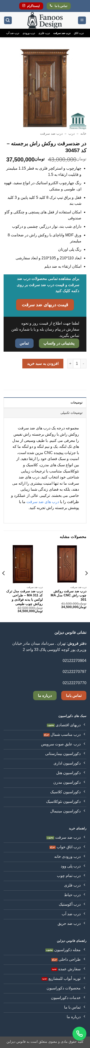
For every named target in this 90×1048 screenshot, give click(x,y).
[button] (82, 20)
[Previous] (86, 583)
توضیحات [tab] (77, 402)
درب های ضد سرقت (42, 502)
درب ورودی (29, 33)
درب (71, 133)
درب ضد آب (12, 33)
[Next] (4, 583)
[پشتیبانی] (79, 1034)
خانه (83, 133)
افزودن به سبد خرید (43, 363)
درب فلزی (44, 33)
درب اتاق (79, 33)
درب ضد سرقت (62, 33)
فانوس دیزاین (16, 1041)
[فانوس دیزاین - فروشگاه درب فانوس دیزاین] (45, 20)
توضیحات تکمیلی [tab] (71, 413)
